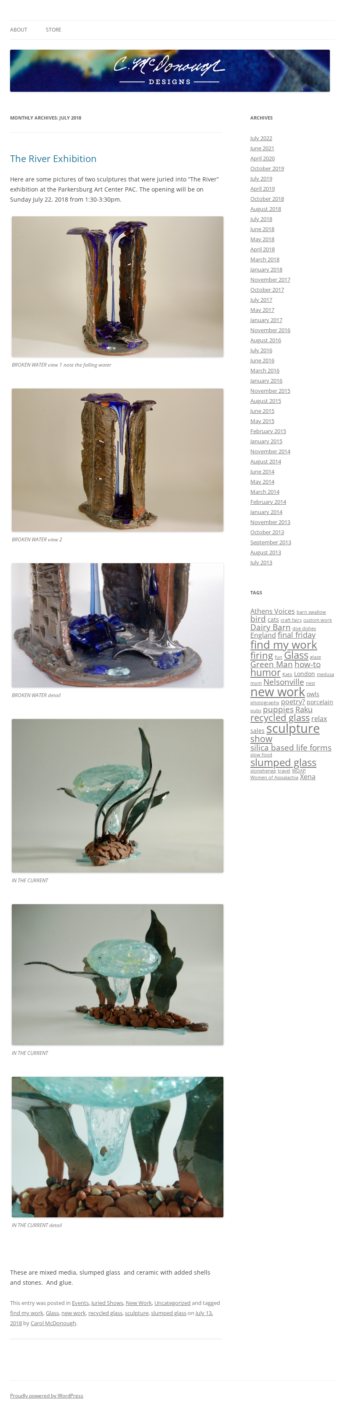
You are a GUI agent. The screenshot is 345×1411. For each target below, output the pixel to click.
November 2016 (270, 330)
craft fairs (291, 620)
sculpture (137, 1313)
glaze (315, 657)
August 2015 (265, 401)
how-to (308, 664)
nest (310, 683)
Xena (308, 776)
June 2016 (262, 360)
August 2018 (265, 209)
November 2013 (270, 522)
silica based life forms (291, 747)
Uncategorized (172, 1303)
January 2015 (266, 441)
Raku (304, 709)
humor (265, 672)
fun (278, 657)
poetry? (293, 701)
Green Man (271, 664)
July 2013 (261, 562)
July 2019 (261, 178)
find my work (26, 1313)
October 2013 (267, 532)
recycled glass (105, 1313)
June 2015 (262, 411)
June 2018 (262, 229)
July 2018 (261, 219)
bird (258, 618)
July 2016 (261, 350)
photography (264, 703)
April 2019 (262, 188)
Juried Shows (107, 1303)
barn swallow (311, 612)
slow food (261, 755)
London (304, 674)
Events (80, 1303)
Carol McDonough (53, 1323)
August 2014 (265, 461)
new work (73, 1313)
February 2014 (268, 502)
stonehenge (263, 771)
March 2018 (264, 259)
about (18, 29)
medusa (325, 674)
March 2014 (264, 491)
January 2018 (266, 269)
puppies (278, 709)
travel (284, 771)
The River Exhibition (53, 158)
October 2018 (267, 198)
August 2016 (265, 340)
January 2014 (266, 512)
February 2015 (268, 431)
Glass (52, 1313)
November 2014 (270, 451)
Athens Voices (272, 611)
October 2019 (267, 168)
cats (273, 619)
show (261, 739)
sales (257, 731)
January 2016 (266, 380)
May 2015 (262, 421)
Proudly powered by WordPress (46, 1395)
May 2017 (262, 310)
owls (313, 694)
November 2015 (270, 390)
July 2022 (261, 138)
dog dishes (304, 628)
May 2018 (262, 239)
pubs (255, 710)
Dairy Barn (270, 627)
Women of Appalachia (274, 777)
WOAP (299, 771)
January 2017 (266, 320)
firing (261, 655)
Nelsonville (283, 681)
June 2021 (262, 148)
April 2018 (262, 249)
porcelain (320, 702)
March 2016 (264, 370)
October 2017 (267, 289)
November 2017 (270, 279)
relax (319, 718)
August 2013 (265, 552)
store (53, 29)
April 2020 (262, 158)
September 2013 (270, 542)
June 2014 (262, 471)
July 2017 (261, 299)
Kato (287, 674)
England (263, 635)
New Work (139, 1303)
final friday (297, 635)
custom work (317, 620)
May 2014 (262, 481)
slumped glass (168, 1313)
